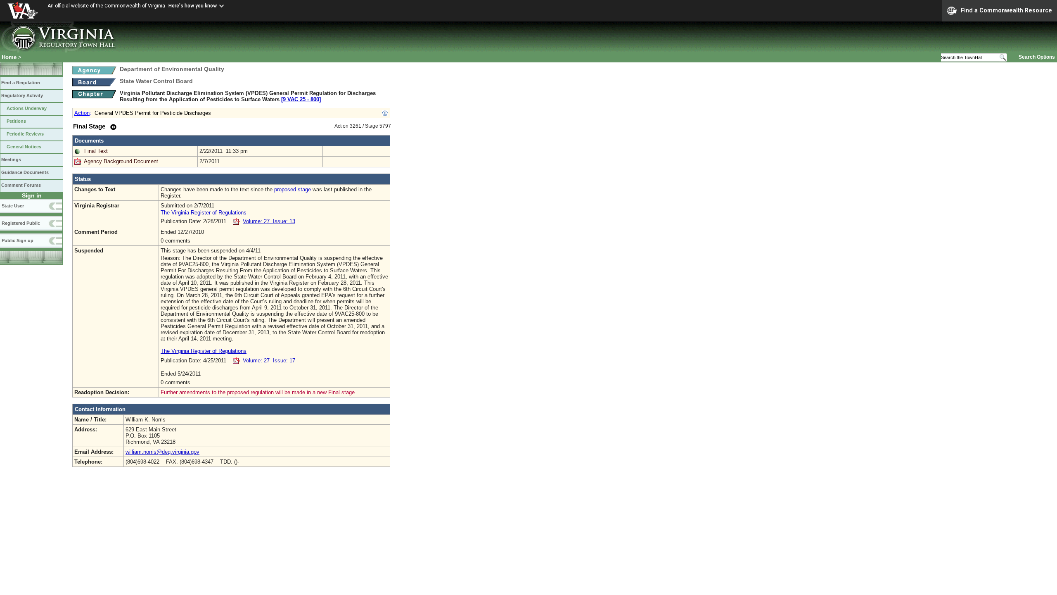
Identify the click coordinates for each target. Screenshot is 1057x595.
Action (82, 113)
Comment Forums (21, 185)
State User (13, 205)
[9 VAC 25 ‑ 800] (301, 99)
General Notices (24, 146)
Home (9, 57)
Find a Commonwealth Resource (1006, 10)
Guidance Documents (25, 172)
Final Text (96, 151)
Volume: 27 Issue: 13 (269, 221)
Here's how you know (192, 6)
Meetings (11, 159)
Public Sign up (17, 240)
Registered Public (21, 223)
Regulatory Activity (22, 95)
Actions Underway (27, 108)
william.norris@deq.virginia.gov (162, 452)
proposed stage (292, 189)
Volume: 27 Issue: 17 (269, 360)
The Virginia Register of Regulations (203, 212)
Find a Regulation (20, 82)
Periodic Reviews (25, 133)
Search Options (1037, 57)
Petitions (16, 121)
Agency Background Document (121, 161)
